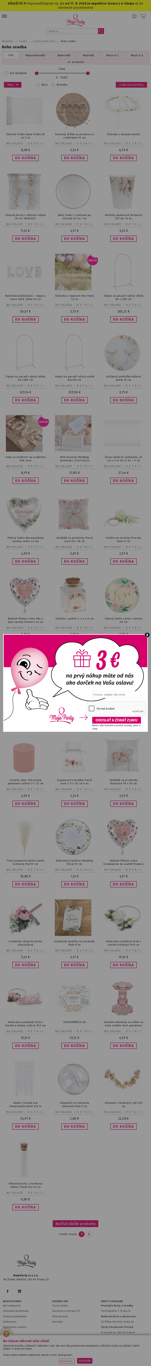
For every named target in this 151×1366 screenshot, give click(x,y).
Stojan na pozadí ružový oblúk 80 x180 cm (25, 378)
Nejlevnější (64, 55)
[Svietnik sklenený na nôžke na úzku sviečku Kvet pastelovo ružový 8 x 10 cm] (123, 1015)
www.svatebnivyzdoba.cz (88, 1350)
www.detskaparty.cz (123, 1350)
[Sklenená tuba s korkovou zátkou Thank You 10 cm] (25, 1177)
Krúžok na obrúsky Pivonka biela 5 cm (123, 539)
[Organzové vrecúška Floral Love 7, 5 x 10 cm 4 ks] (74, 773)
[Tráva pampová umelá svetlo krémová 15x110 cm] (25, 854)
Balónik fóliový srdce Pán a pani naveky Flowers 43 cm (25, 620)
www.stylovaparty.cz (113, 1355)
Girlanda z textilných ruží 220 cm (124, 1104)
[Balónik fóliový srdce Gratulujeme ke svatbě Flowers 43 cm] (123, 854)
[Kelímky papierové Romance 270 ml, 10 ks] (123, 208)
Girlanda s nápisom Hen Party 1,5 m (74, 297)
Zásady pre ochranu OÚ (66, 1310)
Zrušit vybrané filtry (131, 84)
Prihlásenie (134, 16)
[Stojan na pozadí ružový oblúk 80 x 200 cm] (123, 289)
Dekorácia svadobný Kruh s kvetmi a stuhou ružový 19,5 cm (25, 1023)
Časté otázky (60, 1305)
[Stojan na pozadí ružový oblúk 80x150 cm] (74, 370)
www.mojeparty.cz (25, 1350)
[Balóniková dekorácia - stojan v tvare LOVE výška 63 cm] (25, 289)
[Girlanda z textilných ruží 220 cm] (123, 1096)
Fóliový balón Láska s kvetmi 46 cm (123, 620)
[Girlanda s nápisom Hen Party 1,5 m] (74, 289)
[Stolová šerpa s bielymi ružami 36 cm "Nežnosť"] (25, 208)
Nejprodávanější (35, 55)
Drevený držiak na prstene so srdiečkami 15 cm (74, 136)
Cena (62, 69)
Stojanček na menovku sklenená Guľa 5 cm (74, 1104)
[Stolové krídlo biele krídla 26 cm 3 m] (25, 128)
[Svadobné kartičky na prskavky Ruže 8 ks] (74, 935)
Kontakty (57, 1321)
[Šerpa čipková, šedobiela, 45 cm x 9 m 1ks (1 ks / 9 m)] (123, 450)
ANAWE (117, 1364)
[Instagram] (19, 1291)
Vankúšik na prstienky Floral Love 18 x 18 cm (74, 539)
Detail (36, 143)
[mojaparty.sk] (26, 1261)
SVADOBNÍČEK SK (74, 1022)
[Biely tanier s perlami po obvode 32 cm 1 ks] (74, 208)
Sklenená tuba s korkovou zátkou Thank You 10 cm (25, 1185)
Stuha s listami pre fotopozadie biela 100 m (25, 1104)
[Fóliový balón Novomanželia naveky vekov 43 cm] (25, 531)
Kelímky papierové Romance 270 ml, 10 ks (123, 216)
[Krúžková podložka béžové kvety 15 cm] (123, 370)
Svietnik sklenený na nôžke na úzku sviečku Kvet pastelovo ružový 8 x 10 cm (123, 1025)
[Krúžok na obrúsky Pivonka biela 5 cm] (123, 531)
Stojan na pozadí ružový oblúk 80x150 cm (74, 378)
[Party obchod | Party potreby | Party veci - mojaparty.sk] (76, 20)
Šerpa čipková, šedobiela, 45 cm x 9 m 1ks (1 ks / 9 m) (123, 458)
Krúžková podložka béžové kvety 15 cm (123, 378)
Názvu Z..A (137, 55)
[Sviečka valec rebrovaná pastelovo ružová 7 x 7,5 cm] (25, 773)
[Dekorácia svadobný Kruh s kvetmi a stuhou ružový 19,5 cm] (25, 1015)
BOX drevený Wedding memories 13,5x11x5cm (74, 458)
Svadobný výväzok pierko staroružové (25, 943)
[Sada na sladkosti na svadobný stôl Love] (25, 450)
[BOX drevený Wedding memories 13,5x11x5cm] (74, 450)
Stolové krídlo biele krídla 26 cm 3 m (25, 136)
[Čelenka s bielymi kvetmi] (123, 128)
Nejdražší (88, 55)
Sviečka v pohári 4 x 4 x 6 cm (74, 618)
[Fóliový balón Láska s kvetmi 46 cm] (123, 612)
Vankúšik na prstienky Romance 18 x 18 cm (124, 781)
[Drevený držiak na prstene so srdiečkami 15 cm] (74, 128)
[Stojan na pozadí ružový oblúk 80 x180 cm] (25, 370)
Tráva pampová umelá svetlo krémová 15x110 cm (25, 862)
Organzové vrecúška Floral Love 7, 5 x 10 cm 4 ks (74, 781)
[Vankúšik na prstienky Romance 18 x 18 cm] (123, 771)
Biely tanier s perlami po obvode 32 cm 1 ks (74, 216)
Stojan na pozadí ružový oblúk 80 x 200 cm (123, 297)
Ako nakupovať (11, 1305)
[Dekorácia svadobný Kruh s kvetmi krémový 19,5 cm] (123, 935)
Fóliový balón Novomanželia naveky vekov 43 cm (25, 539)
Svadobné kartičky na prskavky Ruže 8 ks (74, 943)
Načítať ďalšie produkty (75, 1223)
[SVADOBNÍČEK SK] (74, 1015)
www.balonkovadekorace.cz (42, 1355)
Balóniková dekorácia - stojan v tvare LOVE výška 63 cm (25, 297)
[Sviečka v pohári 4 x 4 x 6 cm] (74, 612)
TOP (10, 55)
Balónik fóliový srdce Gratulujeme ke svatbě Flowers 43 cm (123, 864)
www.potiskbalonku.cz (80, 1355)
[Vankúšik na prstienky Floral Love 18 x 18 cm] (74, 531)
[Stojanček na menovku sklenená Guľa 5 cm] (74, 1096)
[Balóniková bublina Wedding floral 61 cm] (74, 854)
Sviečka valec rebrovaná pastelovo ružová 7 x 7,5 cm (25, 781)
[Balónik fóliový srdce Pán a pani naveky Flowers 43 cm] (25, 612)
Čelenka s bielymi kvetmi (123, 134)
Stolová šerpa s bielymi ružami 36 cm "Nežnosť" (25, 216)
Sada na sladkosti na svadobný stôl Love (25, 458)
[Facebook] (7, 1291)
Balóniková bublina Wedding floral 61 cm (74, 862)
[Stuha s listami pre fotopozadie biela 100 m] (25, 1096)
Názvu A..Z (112, 55)
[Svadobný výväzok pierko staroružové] (25, 935)
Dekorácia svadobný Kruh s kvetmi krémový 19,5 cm (123, 943)
